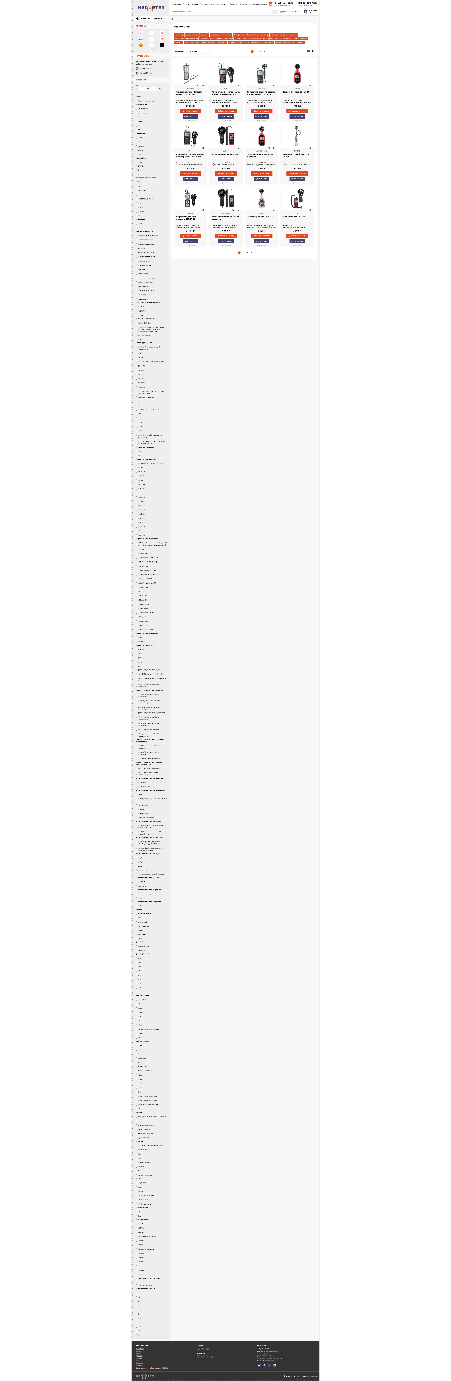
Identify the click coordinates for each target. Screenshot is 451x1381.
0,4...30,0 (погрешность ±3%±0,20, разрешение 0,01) (149, 686)
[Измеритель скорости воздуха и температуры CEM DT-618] (261, 73)
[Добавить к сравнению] (203, 85)
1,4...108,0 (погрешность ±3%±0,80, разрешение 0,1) (149, 702)
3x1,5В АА (141, 1245)
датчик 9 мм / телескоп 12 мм (147, 1100)
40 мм (140, 1050)
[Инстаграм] (274, 1365)
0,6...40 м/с (141, 531)
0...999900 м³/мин (144, 787)
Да (139, 174)
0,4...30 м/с (141, 510)
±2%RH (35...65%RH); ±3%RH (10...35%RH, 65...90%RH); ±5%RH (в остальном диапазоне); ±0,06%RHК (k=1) (151, 329)
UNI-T (139, 130)
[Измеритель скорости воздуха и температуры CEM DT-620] (226, 73)
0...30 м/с (141, 522)
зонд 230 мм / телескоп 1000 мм (148, 1029)
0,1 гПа (140, 906)
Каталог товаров (151, 18)
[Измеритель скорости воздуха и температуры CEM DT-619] (190, 136)
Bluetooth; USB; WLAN (145, 1175)
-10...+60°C (141, 387)
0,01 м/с (140, 641)
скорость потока (143, 274)
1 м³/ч (140, 794)
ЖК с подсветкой (143, 926)
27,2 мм (140, 1083)
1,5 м (139, 958)
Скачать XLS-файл (146, 68)
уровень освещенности (145, 282)
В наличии (192, 52)
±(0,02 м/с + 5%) (143, 566)
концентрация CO (144, 299)
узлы (139, 653)
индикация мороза (144, 1138)
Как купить (213, 4)
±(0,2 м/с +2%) (142, 617)
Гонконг (140, 150)
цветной (140, 930)
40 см (139, 1016)
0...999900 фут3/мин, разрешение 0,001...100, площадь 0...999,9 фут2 (149, 843)
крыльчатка (142, 950)
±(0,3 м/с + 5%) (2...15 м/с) (146, 613)
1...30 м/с (141, 501)
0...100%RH (141, 311)
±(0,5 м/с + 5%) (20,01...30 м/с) (147, 579)
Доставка (203, 4)
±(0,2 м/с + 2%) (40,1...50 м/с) (147, 570)
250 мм (140, 1012)
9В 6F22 (140, 1224)
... (151, 50)
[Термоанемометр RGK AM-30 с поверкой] (226, 198)
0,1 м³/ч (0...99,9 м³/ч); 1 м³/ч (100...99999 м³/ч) (152, 800)
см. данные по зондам (145, 894)
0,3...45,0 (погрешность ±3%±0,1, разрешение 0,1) (152, 679)
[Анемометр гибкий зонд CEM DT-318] (297, 136)
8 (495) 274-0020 (284, 3)
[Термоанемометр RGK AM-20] (297, 73)
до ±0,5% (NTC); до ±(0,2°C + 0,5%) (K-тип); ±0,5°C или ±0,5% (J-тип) (152, 442)
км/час (140, 662)
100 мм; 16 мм (142, 1066)
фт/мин (140, 658)
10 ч (139, 1301)
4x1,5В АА (141, 1253)
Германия (141, 146)
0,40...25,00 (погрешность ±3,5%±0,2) (150, 674)
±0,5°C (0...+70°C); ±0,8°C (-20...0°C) (149, 410)
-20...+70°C (141, 374)
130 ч (139, 1327)
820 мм (140, 1025)
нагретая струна (143, 946)
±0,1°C (140, 401)
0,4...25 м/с (141, 505)
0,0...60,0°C (141, 370)
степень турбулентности (146, 290)
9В (138, 1266)
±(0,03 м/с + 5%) (143, 587)
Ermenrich (141, 121)
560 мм (140, 1004)
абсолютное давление (145, 240)
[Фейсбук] (264, 1365)
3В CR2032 (141, 1274)
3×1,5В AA (141, 1270)
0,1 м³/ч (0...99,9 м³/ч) (145, 813)
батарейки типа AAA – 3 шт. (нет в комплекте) (149, 1280)
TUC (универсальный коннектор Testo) (150, 1145)
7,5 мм (140, 1045)
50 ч (139, 1305)
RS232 (140, 1158)
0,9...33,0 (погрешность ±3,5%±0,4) (149, 730)
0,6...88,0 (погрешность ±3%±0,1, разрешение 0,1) (148, 724)
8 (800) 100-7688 (307, 3)
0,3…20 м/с (141, 535)
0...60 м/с (141, 493)
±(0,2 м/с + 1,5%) (143, 621)
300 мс (140, 938)
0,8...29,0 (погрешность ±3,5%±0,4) (149, 768)
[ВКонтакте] (259, 1365)
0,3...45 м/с (141, 497)
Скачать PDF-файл (146, 73)
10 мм (139, 1054)
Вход (285, 12)
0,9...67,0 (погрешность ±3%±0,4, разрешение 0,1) (148, 718)
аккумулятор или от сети (146, 1249)
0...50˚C (140, 353)
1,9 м (139, 983)
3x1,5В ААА (141, 1228)
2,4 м (139, 962)
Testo (139, 117)
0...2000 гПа (142, 882)
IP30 (139, 182)
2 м (139, 971)
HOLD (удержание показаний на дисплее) (152, 1117)
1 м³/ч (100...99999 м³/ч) (146, 818)
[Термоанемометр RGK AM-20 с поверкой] (261, 136)
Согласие (223, 4)
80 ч (139, 1318)
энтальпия (141, 269)
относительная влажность (146, 257)
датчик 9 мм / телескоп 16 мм (147, 1096)
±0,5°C (140, 422)
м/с (139, 666)
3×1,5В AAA (141, 1241)
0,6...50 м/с (141, 484)
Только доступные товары (146, 101)
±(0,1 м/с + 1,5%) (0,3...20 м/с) (147, 562)
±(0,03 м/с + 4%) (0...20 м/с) (147, 583)
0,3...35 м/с (141, 472)
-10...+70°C (141, 357)
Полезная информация (258, 4)
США (139, 154)
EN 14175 (140, 207)
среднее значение (144, 1129)
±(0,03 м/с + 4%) (143, 553)
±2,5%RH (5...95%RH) (144, 323)
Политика (233, 4)
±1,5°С (140, 431)
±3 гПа (140, 898)
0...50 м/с (141, 489)
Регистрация (294, 12)
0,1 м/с (140, 637)
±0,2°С (140, 426)
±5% (139, 591)
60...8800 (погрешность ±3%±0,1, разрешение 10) (148, 753)
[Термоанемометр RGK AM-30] (226, 136)
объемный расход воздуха (146, 278)
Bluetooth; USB (142, 1150)
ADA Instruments (143, 113)
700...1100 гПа (142, 886)
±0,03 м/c (141, 549)
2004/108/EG (142, 190)
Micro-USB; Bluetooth (144, 1162)
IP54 (139, 186)
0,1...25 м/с (141, 514)
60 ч (139, 1310)
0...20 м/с (141, 518)
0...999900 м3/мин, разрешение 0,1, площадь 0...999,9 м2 (149, 833)
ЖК (139, 918)
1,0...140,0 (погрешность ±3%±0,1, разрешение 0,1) (148, 695)
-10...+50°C (141, 383)
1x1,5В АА (141, 1232)
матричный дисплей (144, 914)
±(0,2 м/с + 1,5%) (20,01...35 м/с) (148, 558)
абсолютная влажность (145, 261)
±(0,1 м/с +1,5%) (143, 625)
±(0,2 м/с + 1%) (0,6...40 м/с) (147, 574)
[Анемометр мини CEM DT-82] (261, 198)
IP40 (139, 195)
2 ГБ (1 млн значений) (145, 1204)
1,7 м (139, 979)
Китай (140, 137)
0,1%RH (140, 339)
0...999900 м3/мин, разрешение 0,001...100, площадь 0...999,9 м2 (152, 827)
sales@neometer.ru (268, 1360)
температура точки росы (146, 252)
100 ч (139, 1297)
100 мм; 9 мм (142, 1058)
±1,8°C (140, 405)
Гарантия (186, 4)
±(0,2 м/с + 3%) (143, 608)
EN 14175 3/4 (141, 212)
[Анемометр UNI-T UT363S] (297, 198)
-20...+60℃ (141, 366)
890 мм (140, 1021)
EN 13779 (140, 203)
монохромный (142, 922)
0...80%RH (141, 307)
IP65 (139, 216)
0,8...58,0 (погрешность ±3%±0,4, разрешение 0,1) (148, 735)
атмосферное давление (146, 244)
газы (139, 228)
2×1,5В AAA (141, 1262)
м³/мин (140, 866)
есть (139, 1212)
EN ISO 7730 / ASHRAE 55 (145, 199)
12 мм (139, 1092)
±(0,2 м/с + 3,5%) (143, 604)
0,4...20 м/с (141, 527)
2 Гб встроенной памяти (146, 1195)
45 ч (139, 1322)
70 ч (139, 1335)
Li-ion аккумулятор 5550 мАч (147, 1236)
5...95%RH (141, 315)
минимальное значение (146, 1125)
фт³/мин (140, 862)
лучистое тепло (143, 286)
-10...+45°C (141, 379)
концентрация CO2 (144, 295)
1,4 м (139, 975)
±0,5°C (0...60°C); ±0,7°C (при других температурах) (150, 436)
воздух (140, 223)
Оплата (195, 4)
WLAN (139, 1154)
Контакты (243, 4)
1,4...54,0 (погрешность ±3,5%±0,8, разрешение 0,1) (149, 708)
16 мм (139, 1062)
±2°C (139, 414)
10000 (140, 1187)
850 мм (140, 1038)
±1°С (139, 418)
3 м (139, 992)
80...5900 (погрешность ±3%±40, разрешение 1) (148, 747)
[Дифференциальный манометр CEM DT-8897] (190, 198)
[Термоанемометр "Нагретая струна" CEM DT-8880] (190, 73)
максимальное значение (146, 1121)
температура (142, 248)
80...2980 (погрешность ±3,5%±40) (149, 758)
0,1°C (139, 451)
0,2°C (139, 455)
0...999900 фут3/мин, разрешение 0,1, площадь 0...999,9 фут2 (150, 849)
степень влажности (144, 265)
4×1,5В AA (141, 1257)
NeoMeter (151, 7)
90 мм (140, 1079)
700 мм (140, 1008)
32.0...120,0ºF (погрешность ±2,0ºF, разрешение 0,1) (149, 348)
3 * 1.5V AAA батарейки (145, 1285)
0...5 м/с (140, 480)
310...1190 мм (142, 1000)
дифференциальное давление (148, 235)
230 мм (140, 1033)
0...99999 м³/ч (142, 782)
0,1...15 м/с (141, 476)
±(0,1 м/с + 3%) (142, 596)
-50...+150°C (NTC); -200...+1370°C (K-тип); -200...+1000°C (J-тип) (151, 392)
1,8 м (139, 988)
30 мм (140, 1088)
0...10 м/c (141, 467)
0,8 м (139, 966)
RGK (139, 126)
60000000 (141, 1191)
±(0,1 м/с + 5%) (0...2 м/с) (146, 629)
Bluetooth (141, 1167)
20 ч (139, 1293)
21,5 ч (139, 1331)
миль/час (141, 649)
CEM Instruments (143, 109)
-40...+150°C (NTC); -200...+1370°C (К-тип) (151, 362)
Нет (139, 170)
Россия (140, 142)
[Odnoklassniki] (269, 1365)
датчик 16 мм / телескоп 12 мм (148, 1105)
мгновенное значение (145, 1133)
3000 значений (143, 1200)
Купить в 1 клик (190, 116)
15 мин (140, 1216)
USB (139, 1171)
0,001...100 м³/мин (143, 805)
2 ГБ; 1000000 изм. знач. (146, 1183)
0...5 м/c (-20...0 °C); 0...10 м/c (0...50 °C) (150, 463)
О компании (176, 4)
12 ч (139, 1314)
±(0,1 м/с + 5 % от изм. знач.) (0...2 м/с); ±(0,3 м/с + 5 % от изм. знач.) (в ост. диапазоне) (152, 544)
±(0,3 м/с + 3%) (143, 600)
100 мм (140, 1075)
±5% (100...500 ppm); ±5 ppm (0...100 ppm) (151, 874)
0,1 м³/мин (141, 809)
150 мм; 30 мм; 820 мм (145, 1071)
